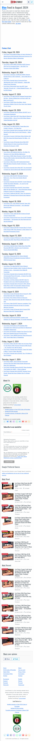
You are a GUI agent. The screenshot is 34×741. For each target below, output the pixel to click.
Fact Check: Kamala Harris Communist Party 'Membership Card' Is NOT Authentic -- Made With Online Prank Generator (17, 82)
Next (9, 48)
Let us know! (17, 404)
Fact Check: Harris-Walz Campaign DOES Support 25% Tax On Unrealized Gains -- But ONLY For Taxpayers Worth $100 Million (17, 66)
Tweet (16, 659)
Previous (4, 48)
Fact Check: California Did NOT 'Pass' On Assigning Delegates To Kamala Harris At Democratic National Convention (17, 195)
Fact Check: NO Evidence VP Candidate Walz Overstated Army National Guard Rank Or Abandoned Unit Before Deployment (18, 327)
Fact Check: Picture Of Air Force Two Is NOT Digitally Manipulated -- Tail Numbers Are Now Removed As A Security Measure (17, 219)
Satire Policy (6, 671)
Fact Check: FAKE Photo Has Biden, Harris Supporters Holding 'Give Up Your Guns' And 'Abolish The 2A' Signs (17, 104)
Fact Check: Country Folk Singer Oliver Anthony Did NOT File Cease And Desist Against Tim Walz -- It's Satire (17, 138)
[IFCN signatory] (17, 719)
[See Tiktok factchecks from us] (4, 421)
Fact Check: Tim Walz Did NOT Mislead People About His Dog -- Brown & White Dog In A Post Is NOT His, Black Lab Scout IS (17, 98)
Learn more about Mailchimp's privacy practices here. (15, 457)
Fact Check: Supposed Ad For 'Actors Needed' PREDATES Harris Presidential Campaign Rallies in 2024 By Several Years (17, 258)
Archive (5, 675)
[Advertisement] (17, 35)
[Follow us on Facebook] (10, 421)
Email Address (8, 432)
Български (6, 679)
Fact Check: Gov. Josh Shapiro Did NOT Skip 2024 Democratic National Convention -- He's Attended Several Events (17, 205)
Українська (21, 685)
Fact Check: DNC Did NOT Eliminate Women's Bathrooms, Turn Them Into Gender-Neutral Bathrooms (16, 177)
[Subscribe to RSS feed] (29, 421)
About (19, 668)
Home (4, 668)
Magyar (20, 681)
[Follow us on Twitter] (20, 421)
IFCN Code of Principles (9, 670)
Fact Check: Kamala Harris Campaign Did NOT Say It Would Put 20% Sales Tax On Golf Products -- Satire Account (18, 132)
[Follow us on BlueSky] (7, 421)
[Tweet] (31, 1)
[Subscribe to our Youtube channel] (23, 421)
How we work (21, 670)
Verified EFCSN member (11, 411)
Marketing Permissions (10, 439)
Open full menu (2, 2)
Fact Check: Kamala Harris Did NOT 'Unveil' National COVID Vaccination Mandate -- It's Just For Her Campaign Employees (17, 183)
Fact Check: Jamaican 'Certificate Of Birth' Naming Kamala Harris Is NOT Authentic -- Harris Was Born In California (18, 76)
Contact (20, 675)
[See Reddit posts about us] (26, 421)
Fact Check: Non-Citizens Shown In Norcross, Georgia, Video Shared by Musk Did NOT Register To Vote (17, 299)
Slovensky (6, 685)
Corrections (21, 673)
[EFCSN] (17, 728)
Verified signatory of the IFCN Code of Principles (17, 409)
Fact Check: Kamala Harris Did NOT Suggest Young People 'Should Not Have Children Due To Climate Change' (17, 373)
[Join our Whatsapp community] (17, 421)
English (20, 679)
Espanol (5, 681)
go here (18, 23)
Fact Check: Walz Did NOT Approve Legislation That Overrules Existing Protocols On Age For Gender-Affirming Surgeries (17, 305)
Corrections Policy (8, 673)
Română (5, 683)
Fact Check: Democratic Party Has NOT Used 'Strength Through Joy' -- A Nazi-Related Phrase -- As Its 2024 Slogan (17, 88)
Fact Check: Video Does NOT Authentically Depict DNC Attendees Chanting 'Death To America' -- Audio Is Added (17, 163)
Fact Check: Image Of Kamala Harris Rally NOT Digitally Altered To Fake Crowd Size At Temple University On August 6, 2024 (16, 144)
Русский (20, 683)
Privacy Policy (22, 671)
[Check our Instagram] (13, 421)
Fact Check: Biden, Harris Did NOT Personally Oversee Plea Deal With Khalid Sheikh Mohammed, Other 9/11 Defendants (17, 363)
